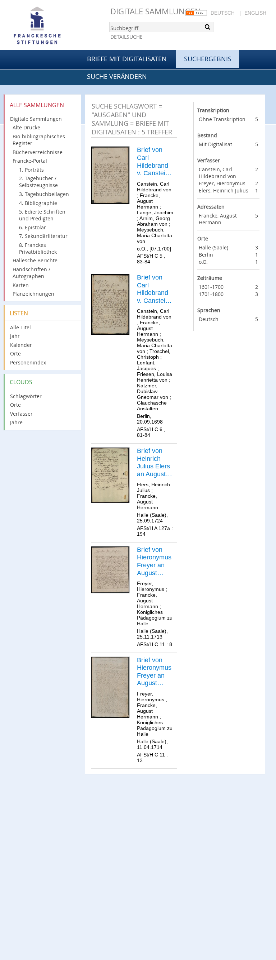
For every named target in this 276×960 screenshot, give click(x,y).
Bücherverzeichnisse (38, 152)
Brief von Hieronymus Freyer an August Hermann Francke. (154, 561)
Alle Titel (20, 327)
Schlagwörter (26, 396)
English (255, 13)
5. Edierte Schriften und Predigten (42, 215)
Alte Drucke (26, 127)
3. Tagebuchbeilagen (44, 194)
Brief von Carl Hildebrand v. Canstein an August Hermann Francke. (153, 161)
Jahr (15, 336)
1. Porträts (31, 169)
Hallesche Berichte (35, 260)
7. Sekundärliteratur (43, 236)
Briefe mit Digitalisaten (127, 58)
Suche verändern (117, 76)
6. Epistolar (32, 227)
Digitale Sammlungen (155, 11)
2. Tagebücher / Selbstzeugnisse (38, 181)
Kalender (21, 345)
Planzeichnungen (33, 293)
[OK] (207, 27)
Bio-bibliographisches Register (39, 140)
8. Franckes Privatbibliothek (38, 248)
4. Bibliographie (38, 203)
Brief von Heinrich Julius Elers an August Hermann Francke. (153, 462)
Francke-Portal (30, 160)
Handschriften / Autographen (31, 273)
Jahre (16, 422)
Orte (15, 353)
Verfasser (21, 413)
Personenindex (28, 362)
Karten (21, 285)
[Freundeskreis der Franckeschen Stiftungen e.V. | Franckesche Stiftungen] (57, 26)
